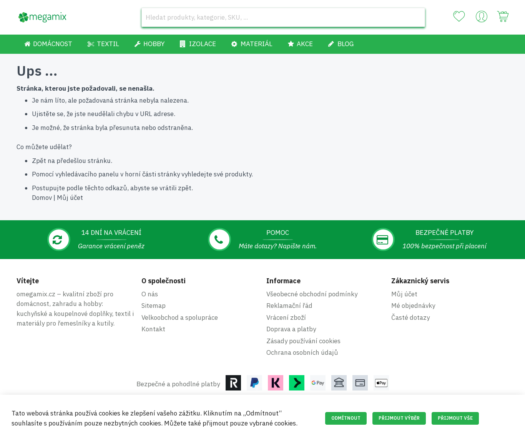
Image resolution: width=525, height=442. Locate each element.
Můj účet (70, 197)
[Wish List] (459, 16)
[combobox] (283, 17)
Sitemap (153, 305)
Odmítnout (346, 418)
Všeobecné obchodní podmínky (311, 294)
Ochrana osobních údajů (302, 352)
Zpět (39, 160)
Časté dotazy (410, 317)
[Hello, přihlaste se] (481, 18)
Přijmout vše (455, 418)
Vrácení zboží (286, 317)
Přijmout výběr (399, 418)
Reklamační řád (289, 305)
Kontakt (153, 329)
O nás (149, 294)
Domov (42, 197)
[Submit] (415, 17)
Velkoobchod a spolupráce (179, 317)
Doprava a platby (291, 329)
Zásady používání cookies (303, 341)
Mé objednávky (413, 305)
